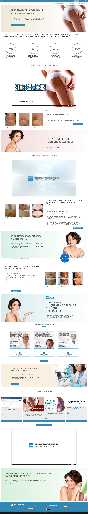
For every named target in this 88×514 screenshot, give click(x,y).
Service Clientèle (84, 3)
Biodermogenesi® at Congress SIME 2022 (55, 413)
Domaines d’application (60, 3)
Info (76, 3)
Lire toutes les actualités (44, 424)
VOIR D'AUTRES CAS (77, 123)
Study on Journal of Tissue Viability (11, 409)
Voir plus (15, 383)
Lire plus (44, 360)
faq (79, 3)
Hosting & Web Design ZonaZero (49, 512)
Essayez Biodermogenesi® (70, 3)
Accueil (54, 3)
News (13, 420)
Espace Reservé (83, 0)
